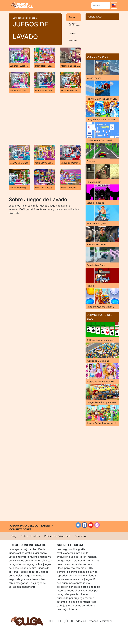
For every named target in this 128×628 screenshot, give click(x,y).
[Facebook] (84, 525)
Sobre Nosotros (30, 536)
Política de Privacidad (57, 536)
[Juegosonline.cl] (22, 5)
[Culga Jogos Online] (27, 620)
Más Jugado (74, 25)
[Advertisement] (44, 119)
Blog (13, 536)
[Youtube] (91, 525)
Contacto (80, 536)
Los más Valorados (73, 35)
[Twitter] (78, 525)
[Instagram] (97, 525)
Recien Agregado (73, 18)
